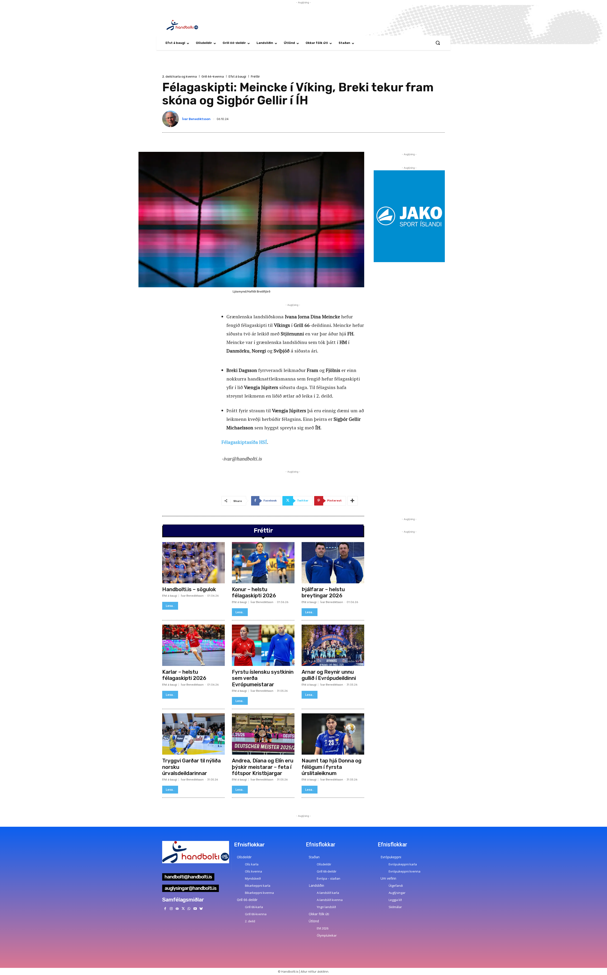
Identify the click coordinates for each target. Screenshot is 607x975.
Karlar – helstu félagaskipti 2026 (184, 675)
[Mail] (177, 909)
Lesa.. (170, 606)
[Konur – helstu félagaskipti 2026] (263, 562)
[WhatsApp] (189, 909)
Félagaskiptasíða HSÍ (244, 442)
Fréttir (255, 76)
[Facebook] (165, 909)
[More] (352, 501)
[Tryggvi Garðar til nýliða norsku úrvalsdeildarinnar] (193, 734)
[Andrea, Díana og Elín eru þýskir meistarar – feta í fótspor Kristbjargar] (263, 734)
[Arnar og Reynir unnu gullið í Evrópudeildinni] (333, 645)
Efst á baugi (237, 76)
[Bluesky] (201, 909)
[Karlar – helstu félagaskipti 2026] (193, 645)
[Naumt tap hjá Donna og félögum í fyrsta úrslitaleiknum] (333, 734)
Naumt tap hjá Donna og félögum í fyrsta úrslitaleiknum (331, 766)
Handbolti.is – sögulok (189, 589)
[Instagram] (171, 909)
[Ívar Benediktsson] (171, 119)
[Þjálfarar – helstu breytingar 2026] (333, 562)
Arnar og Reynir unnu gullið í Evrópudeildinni (329, 675)
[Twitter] (183, 909)
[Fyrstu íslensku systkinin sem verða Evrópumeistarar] (263, 645)
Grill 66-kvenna (213, 76)
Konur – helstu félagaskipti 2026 (254, 592)
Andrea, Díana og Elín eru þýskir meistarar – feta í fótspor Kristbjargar (262, 766)
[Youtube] (195, 909)
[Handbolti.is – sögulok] (193, 562)
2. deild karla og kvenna (179, 76)
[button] (438, 43)
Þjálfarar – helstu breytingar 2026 (323, 592)
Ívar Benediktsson (196, 119)
